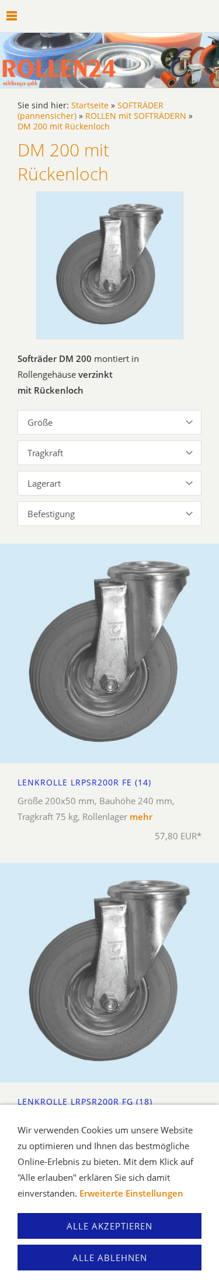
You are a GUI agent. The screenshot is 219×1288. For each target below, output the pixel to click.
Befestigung (51, 514)
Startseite (90, 105)
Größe (40, 422)
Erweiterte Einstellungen (131, 1193)
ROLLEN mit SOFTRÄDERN (135, 116)
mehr (141, 816)
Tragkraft (45, 453)
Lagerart (44, 483)
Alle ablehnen (109, 1257)
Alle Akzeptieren (109, 1226)
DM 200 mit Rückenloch (64, 126)
